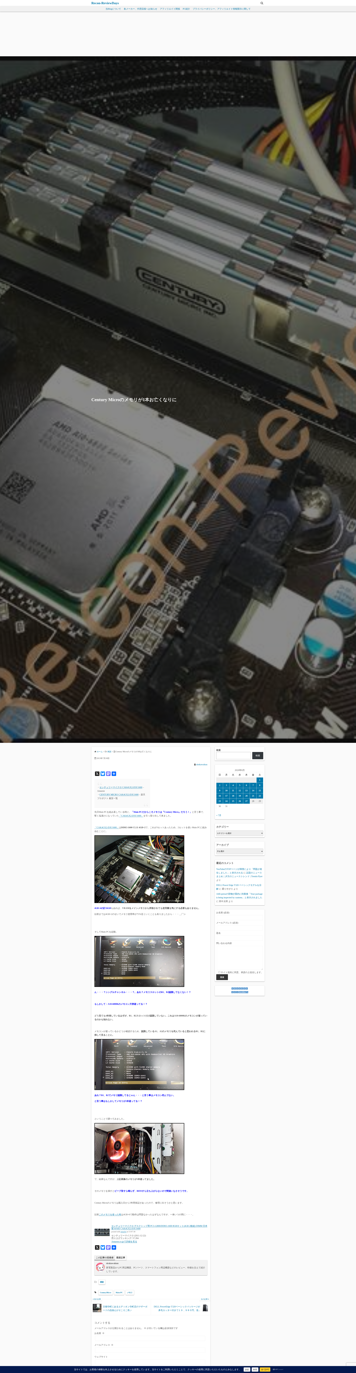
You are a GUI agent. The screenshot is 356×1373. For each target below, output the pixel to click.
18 (233, 796)
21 (253, 796)
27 (246, 801)
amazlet (123, 1232)
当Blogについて (113, 9)
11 (233, 790)
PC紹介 (186, 9)
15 (260, 790)
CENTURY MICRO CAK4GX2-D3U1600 (119, 794)
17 (226, 796)
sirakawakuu (201, 764)
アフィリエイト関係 (170, 9)
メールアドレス (103, 1345)
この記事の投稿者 (105, 1257)
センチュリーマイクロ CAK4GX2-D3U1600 (120, 787)
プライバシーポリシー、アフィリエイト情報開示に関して (222, 9)
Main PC (119, 1292)
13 (246, 790)
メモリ (130, 1292)
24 (226, 801)
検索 (218, 750)
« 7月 (218, 815)
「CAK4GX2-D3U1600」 (131, 816)
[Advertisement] (178, 35)
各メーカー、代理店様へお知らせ (140, 9)
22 (260, 796)
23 (220, 801)
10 (226, 790)
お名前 (99, 1333)
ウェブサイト (101, 1357)
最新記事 (120, 1257)
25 (233, 801)
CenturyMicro (105, 1292)
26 (240, 801)
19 (240, 796)
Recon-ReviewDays (105, 3)
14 (253, 790)
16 (220, 796)
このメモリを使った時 (110, 1214)
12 (240, 790)
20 (246, 796)
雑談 (102, 1282)
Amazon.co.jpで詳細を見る (124, 1241)
